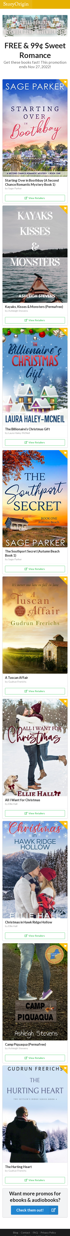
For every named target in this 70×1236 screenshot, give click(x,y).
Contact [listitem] (25, 1232)
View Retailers (37, 197)
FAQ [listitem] (35, 1232)
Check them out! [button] (30, 1210)
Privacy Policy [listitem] (48, 1232)
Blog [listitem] (15, 1232)
